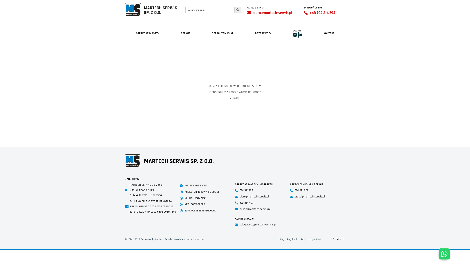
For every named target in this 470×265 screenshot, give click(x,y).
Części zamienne (223, 33)
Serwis (185, 33)
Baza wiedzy (263, 33)
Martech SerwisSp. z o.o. (160, 10)
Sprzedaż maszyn (147, 33)
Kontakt (328, 33)
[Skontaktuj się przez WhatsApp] (444, 253)
